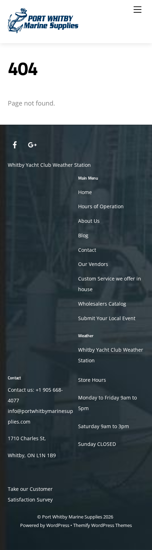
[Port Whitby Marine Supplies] (43, 30)
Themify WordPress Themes (102, 525)
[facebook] (15, 144)
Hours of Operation (101, 206)
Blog (83, 235)
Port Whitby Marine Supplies (72, 517)
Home (85, 192)
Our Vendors (93, 264)
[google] (32, 144)
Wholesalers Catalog (102, 304)
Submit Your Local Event (106, 318)
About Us (89, 221)
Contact (87, 250)
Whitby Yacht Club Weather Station (49, 164)
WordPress (57, 525)
